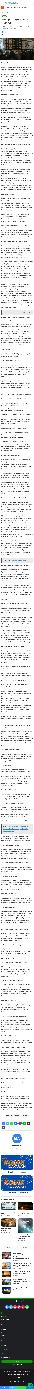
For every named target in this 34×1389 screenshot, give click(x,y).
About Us (3, 1316)
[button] (30, 1385)
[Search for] (32, 3)
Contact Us (4, 1324)
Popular (25, 1247)
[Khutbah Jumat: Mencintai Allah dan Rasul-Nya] (6, 1274)
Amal (17, 1116)
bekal (25, 1116)
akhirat (9, 1116)
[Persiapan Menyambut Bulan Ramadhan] (25, 1206)
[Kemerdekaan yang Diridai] (8, 1222)
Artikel (8, 12)
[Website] (17, 1148)
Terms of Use (5, 1322)
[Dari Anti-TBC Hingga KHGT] (8, 1206)
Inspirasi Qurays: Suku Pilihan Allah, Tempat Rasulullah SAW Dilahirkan (22, 1265)
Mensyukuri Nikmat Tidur (21, 1288)
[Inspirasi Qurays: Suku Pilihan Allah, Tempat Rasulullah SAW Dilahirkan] (6, 1265)
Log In (17, 1361)
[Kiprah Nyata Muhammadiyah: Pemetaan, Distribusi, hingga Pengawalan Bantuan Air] (6, 1255)
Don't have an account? (17, 1364)
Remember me (6, 1357)
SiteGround (25, 1374)
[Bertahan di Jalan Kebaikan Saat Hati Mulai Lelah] (25, 1225)
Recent (8, 1247)
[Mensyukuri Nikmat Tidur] (6, 1290)
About (19, 1377)
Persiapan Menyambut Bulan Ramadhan (25, 1212)
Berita (3, 1332)
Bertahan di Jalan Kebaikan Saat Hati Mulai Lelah (24, 1236)
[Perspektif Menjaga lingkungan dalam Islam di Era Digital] (6, 1282)
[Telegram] (16, 1123)
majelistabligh (7, 32)
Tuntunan (4, 1335)
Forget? (30, 1354)
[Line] (24, 1123)
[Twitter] (7, 1123)
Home (4, 12)
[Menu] (2, 3)
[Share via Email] (28, 1123)
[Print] (3, 1127)
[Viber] (20, 1123)
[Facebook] (3, 1123)
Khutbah (3, 1341)
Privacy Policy (5, 1319)
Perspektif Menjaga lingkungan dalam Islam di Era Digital (18, 7)
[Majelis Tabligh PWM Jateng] (11, 2)
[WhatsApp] (11, 1123)
